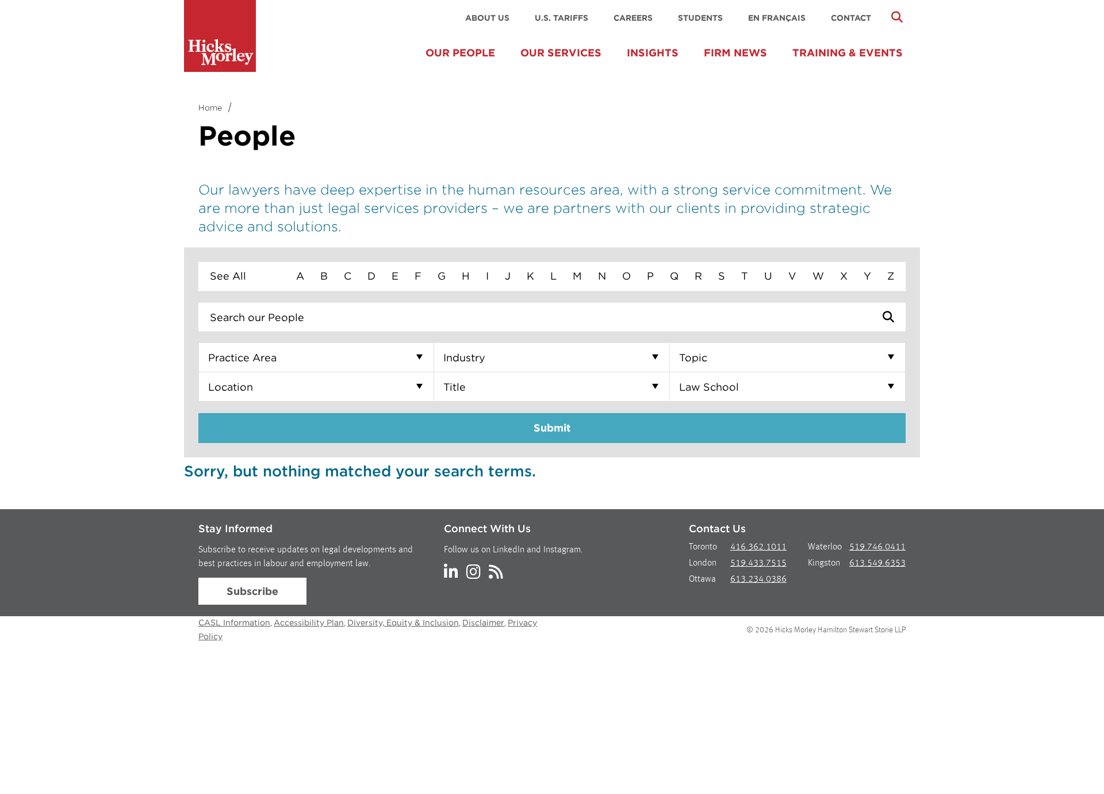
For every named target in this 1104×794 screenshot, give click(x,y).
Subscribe (252, 591)
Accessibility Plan (309, 622)
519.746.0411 (877, 547)
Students (700, 17)
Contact (851, 17)
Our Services (560, 53)
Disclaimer (483, 622)
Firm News (735, 53)
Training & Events (847, 53)
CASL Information (234, 622)
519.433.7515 (758, 563)
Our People (460, 53)
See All (228, 276)
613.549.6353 (877, 563)
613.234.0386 (758, 579)
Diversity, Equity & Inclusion (403, 622)
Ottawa (702, 579)
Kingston (824, 563)
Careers (633, 17)
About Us (487, 17)
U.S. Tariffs (561, 17)
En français (777, 17)
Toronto (703, 547)
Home (210, 107)
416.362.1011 (758, 547)
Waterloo (825, 547)
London (702, 563)
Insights (652, 53)
